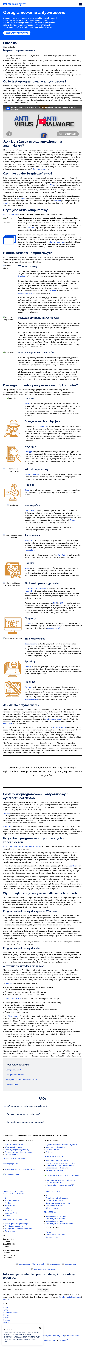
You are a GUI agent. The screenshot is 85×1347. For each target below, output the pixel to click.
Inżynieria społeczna (12, 1200)
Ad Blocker (50, 1152)
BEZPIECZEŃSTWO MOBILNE (15, 1159)
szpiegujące (42, 426)
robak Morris (52, 290)
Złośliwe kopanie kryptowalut (35, 589)
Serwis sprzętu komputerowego (16, 1224)
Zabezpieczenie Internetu (15, 1075)
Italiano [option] (6, 1322)
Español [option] (6, 1317)
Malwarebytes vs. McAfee (55, 1219)
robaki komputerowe (56, 242)
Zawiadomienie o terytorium (56, 1205)
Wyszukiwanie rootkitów (14, 1145)
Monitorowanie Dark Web (55, 1147)
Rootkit (27, 568)
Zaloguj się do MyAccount (55, 1234)
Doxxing (8, 1215)
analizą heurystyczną (53, 719)
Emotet (72, 520)
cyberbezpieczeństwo (40, 169)
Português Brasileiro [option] (10, 1312)
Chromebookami (14, 1016)
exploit (5, 203)
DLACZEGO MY (50, 1212)
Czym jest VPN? (11, 1213)
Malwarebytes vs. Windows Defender (59, 1224)
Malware (8, 1208)
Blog (6, 1198)
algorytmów (73, 866)
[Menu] (80, 4)
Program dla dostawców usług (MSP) (60, 1185)
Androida (9, 983)
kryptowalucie (30, 550)
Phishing (28, 687)
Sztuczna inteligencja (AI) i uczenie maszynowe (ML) (22, 846)
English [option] (6, 1307)
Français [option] (6, 1320)
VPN (52, 185)
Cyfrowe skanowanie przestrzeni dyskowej (61, 1145)
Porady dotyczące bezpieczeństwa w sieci (21, 1079)
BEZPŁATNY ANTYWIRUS (17, 33)
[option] (10, 1307)
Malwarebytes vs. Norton (55, 1221)
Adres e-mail (7, 1290)
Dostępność (63, 1340)
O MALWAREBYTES (52, 1191)
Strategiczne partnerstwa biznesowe (18, 1229)
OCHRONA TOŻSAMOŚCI (54, 1156)
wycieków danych (31, 699)
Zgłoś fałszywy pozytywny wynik (58, 1203)
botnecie (21, 198)
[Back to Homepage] (14, 5)
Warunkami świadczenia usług (70, 1297)
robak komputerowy (25, 293)
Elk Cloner (22, 276)
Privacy (6, 1299)
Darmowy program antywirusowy (17, 1150)
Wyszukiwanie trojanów (13, 1147)
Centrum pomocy (52, 1237)
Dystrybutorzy (10, 1231)
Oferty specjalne (52, 1208)
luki (67, 623)
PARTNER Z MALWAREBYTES (15, 1219)
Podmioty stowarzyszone (14, 1226)
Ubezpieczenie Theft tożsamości (58, 1168)
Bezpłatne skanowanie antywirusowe (18, 1152)
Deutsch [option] (6, 1315)
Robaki (27, 490)
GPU (62, 603)
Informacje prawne (73, 1336)
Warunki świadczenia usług (47, 1340)
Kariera (48, 1195)
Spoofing (28, 667)
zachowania (7, 724)
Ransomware (30, 540)
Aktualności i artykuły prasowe (57, 1198)
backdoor (57, 201)
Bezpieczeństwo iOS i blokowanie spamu (20, 1169)
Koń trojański (29, 510)
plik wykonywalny (59, 727)
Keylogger (28, 452)
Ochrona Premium (11, 1155)
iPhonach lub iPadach (14, 998)
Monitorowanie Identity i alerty (57, 1160)
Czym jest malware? (13, 1070)
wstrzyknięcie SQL (54, 628)
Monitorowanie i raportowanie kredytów (60, 1163)
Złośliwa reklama (31, 644)
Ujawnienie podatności (54, 1200)
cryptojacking (29, 591)
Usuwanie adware (52, 1150)
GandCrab (61, 555)
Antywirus (8, 1210)
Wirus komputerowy (10, 214)
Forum (48, 1232)
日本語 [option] (5, 1310)
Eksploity (28, 623)
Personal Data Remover (55, 1170)
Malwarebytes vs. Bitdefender (57, 1216)
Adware (27, 404)
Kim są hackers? (12, 1084)
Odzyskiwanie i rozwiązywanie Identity (60, 1165)
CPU (55, 603)
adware (31, 228)
